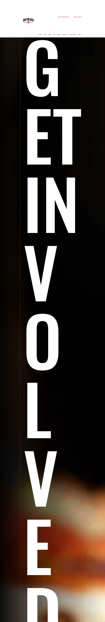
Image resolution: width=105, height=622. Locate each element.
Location (40, 34)
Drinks (49, 34)
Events (58, 34)
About (79, 34)
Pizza (45, 34)
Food (54, 34)
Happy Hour (64, 34)
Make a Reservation (63, 17)
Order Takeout (78, 17)
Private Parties (73, 34)
